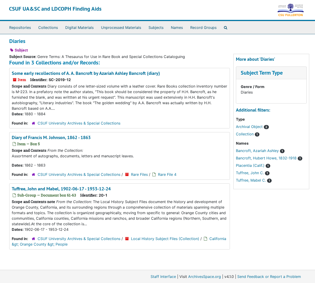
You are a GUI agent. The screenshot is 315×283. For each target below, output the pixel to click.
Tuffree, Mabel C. (251, 180)
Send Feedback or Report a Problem (269, 276)
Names (177, 27)
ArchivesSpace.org (204, 276)
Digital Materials (79, 27)
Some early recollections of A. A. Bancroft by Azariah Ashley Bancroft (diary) (86, 73)
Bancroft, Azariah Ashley (258, 150)
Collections (48, 27)
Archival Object (250, 126)
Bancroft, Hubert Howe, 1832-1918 (267, 158)
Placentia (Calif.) (251, 165)
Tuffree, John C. (250, 172)
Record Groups (203, 27)
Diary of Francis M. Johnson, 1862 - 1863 (51, 137)
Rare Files (139, 174)
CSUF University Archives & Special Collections (79, 123)
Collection (245, 134)
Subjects (156, 27)
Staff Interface (163, 276)
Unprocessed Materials (121, 27)
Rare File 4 (167, 174)
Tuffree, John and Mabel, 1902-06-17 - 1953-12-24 (61, 189)
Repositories (20, 27)
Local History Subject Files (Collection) (165, 238)
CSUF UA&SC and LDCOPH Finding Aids (55, 8)
